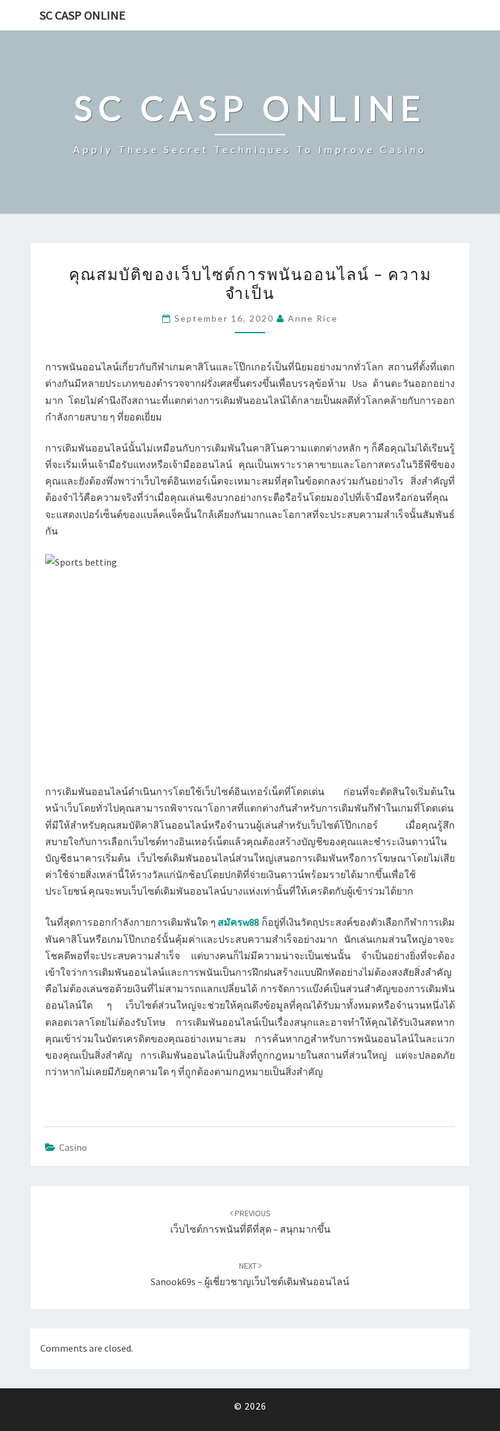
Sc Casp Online (83, 15)
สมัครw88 (238, 922)
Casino (73, 1147)
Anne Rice (313, 318)
